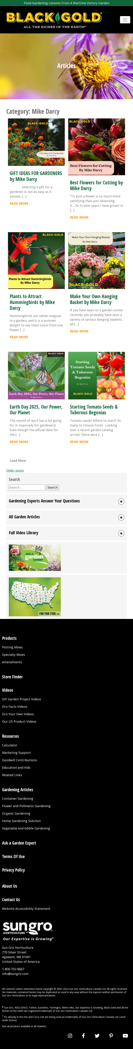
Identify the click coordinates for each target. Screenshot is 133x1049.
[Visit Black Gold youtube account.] (125, 1036)
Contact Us (11, 899)
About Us (9, 886)
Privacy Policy (13, 870)
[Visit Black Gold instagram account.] (70, 1036)
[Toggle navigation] (125, 20)
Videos (7, 690)
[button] (66, 501)
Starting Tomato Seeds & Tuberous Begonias (94, 409)
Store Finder (12, 677)
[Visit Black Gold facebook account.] (83, 1036)
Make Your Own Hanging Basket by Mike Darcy (94, 299)
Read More (19, 203)
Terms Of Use (13, 856)
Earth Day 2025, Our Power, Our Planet (36, 409)
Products (9, 638)
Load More (18, 460)
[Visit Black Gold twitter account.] (97, 1036)
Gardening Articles (17, 789)
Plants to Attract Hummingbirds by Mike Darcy (32, 302)
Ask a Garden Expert (19, 843)
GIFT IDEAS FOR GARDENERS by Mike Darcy (36, 176)
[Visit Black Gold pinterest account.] (111, 1036)
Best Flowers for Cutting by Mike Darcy (96, 185)
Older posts (15, 470)
